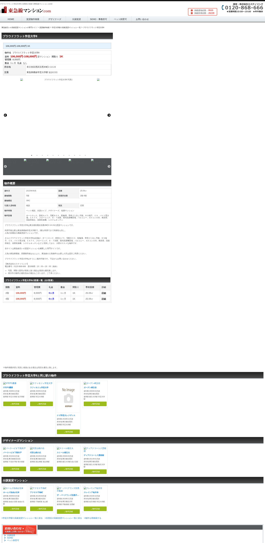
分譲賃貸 (76, 19)
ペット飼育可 (120, 19)
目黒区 (36, 67)
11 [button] (85, 155)
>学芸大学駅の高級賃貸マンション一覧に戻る (22, 518)
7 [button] (63, 155)
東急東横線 (32, 72)
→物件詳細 (14, 404)
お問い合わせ (142, 19)
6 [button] (58, 155)
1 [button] (31, 155)
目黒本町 (44, 67)
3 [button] (42, 155)
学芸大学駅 (42, 72)
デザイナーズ (54, 19)
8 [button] (69, 155)
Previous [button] (5, 115)
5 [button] (53, 155)
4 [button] (47, 155)
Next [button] (109, 115)
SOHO (10, 538)
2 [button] (36, 155)
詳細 (104, 293)
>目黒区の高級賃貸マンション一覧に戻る (63, 518)
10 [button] (79, 155)
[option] (57, 115)
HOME (11, 19)
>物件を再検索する (92, 518)
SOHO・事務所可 (98, 19)
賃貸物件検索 (32, 19)
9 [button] (74, 155)
